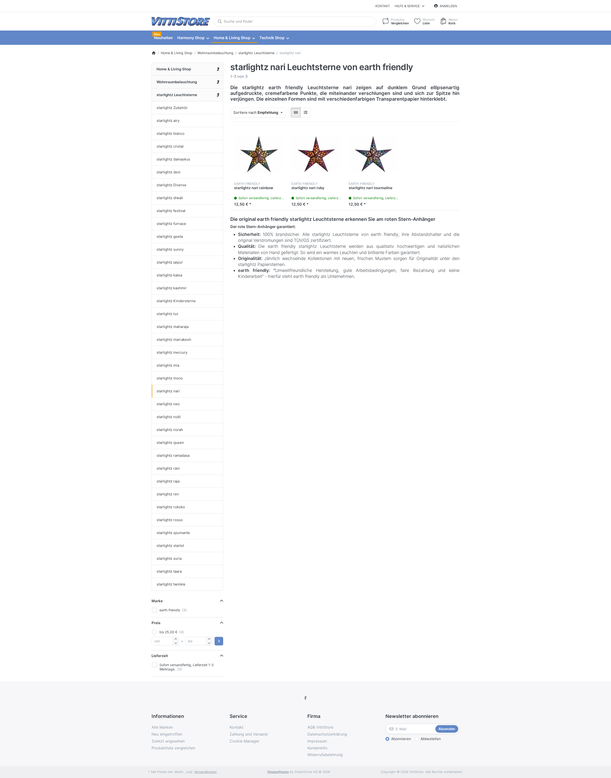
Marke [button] (157, 601)
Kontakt (382, 6)
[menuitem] (163, 37)
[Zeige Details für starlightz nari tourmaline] (373, 154)
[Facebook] (305, 698)
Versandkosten (205, 772)
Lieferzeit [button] (160, 656)
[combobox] (295, 21)
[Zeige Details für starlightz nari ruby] (316, 154)
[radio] (296, 113)
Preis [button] (156, 623)
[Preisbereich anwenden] (219, 641)
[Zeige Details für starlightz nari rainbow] (259, 154)
